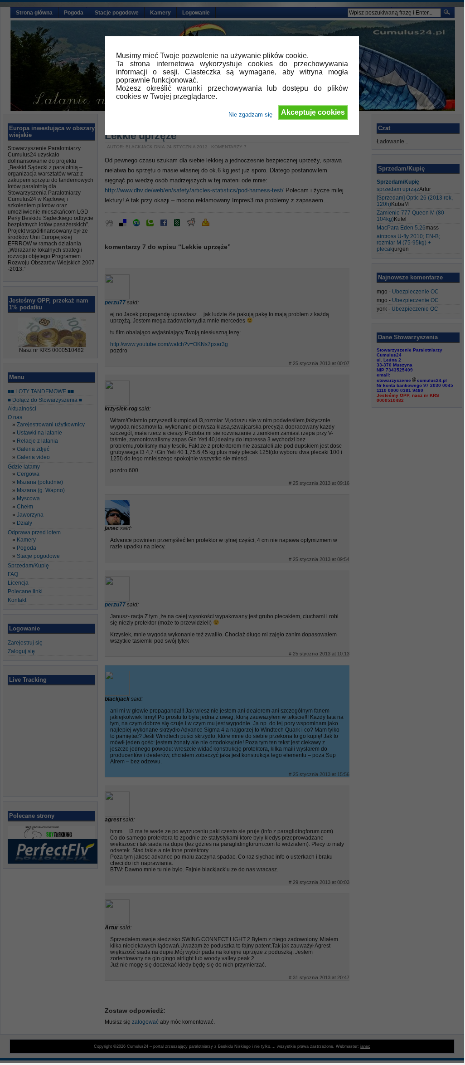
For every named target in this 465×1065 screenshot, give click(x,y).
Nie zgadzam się (250, 114)
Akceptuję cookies (313, 112)
